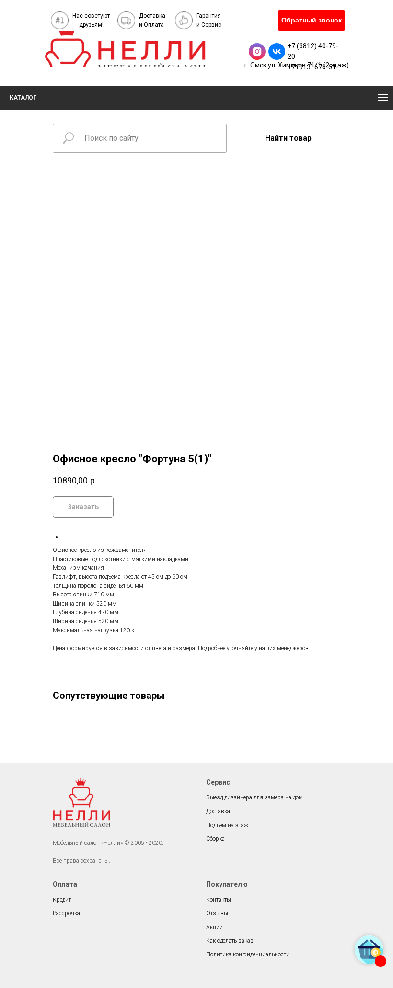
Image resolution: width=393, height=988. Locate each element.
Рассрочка (66, 913)
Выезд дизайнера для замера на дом (254, 797)
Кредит (62, 900)
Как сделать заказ (230, 940)
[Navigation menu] (383, 97)
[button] (311, 20)
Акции (214, 927)
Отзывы (217, 913)
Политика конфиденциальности (247, 954)
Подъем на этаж (227, 825)
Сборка (215, 838)
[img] (125, 49)
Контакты (218, 900)
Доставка (218, 811)
